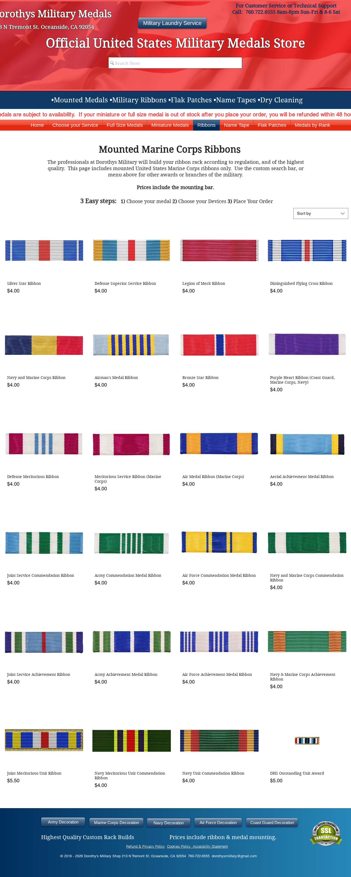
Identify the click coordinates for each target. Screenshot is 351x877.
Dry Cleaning (281, 100)
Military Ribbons (139, 100)
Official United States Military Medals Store (175, 43)
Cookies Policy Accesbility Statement (197, 846)
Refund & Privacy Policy (145, 846)
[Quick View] (44, 250)
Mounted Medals (81, 100)
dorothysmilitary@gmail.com (234, 856)
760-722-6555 (199, 856)
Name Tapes (236, 100)
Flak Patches (191, 100)
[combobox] (320, 213)
